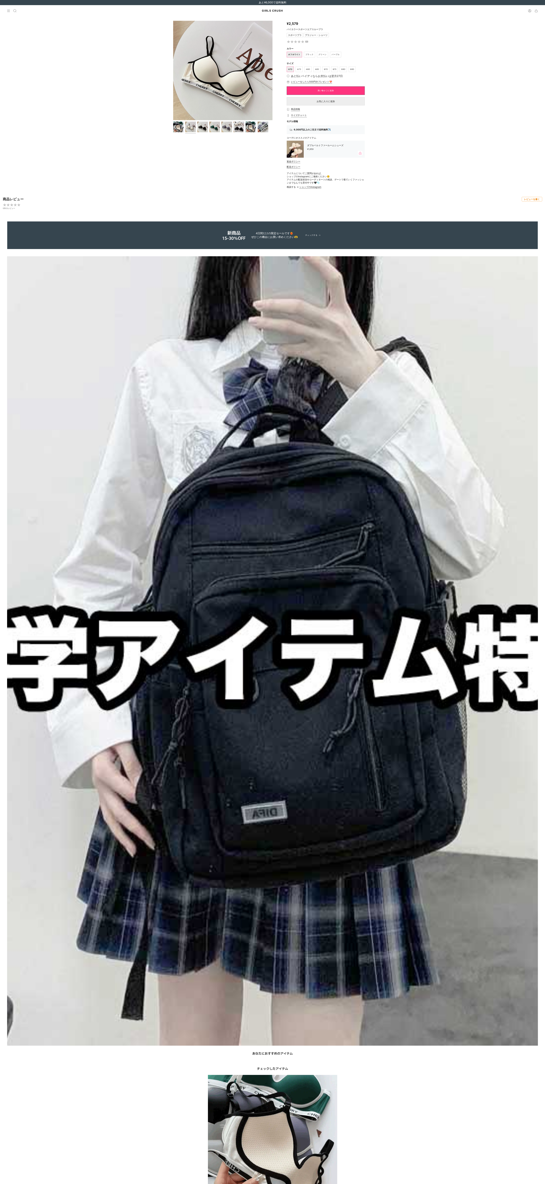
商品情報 (295, 109)
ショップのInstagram (310, 187)
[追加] (360, 153)
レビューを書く (532, 199)
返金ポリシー (293, 161)
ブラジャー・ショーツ (316, 35)
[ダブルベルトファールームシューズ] (295, 149)
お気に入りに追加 (326, 101)
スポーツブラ (295, 35)
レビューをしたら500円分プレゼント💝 (311, 81)
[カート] (536, 10)
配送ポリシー (293, 166)
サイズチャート (299, 115)
